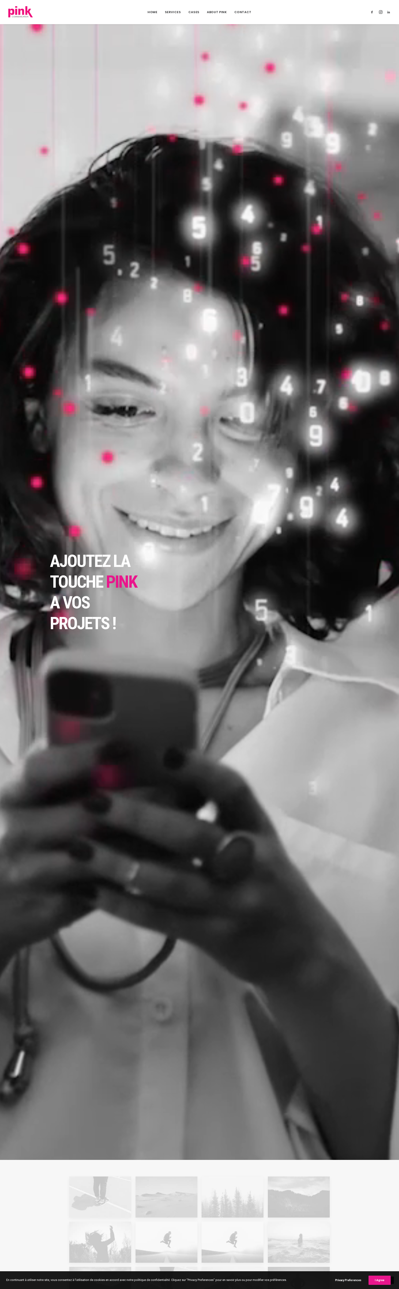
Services (173, 12)
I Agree (379, 1280)
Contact (243, 12)
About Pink (217, 12)
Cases (194, 12)
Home (152, 12)
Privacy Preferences (348, 1280)
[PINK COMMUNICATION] (20, 12)
